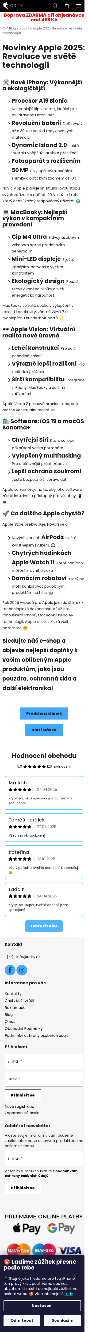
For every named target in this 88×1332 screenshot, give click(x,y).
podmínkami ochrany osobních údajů (41, 1173)
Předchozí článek (44, 713)
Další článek (44, 730)
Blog (9, 1014)
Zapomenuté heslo (22, 1113)
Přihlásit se (23, 1095)
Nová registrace (19, 1106)
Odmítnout (22, 1320)
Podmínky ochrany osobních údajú (37, 1035)
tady (69, 1293)
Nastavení (42, 1305)
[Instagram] (21, 970)
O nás (10, 1021)
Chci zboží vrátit (20, 1000)
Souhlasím (62, 1320)
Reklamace (15, 1007)
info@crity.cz (28, 956)
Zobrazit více (44, 926)
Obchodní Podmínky (24, 1028)
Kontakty (13, 993)
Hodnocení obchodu (44, 756)
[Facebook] (10, 970)
